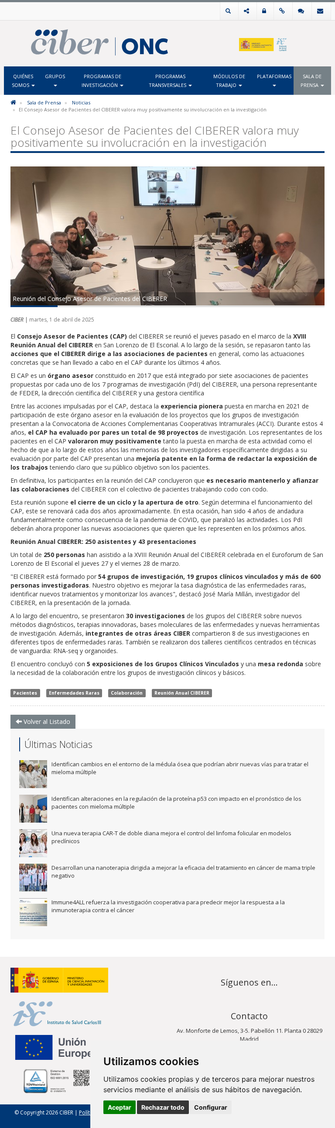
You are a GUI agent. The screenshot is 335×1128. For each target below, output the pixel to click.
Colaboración (127, 693)
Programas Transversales (168, 80)
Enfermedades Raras (74, 693)
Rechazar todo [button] (163, 1107)
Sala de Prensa (311, 80)
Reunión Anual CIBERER (181, 693)
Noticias (81, 102)
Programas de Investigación (101, 80)
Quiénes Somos (23, 80)
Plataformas (274, 76)
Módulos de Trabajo (229, 80)
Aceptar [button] (119, 1107)
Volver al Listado (46, 721)
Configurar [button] (210, 1107)
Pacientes (25, 693)
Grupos (55, 76)
